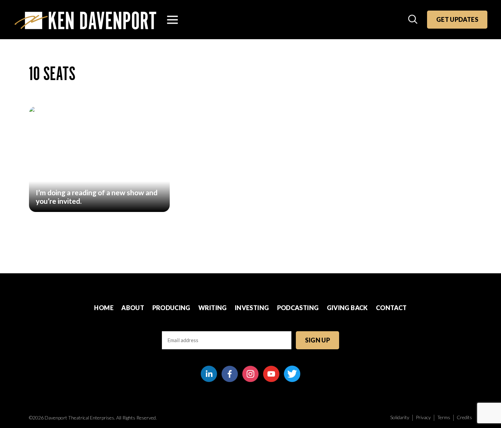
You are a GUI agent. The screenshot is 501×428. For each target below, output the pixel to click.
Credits (464, 417)
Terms (443, 417)
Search (413, 20)
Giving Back (347, 307)
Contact (391, 307)
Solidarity (399, 417)
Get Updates (457, 19)
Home (103, 307)
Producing (171, 307)
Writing (212, 307)
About (132, 307)
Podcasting (298, 307)
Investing (252, 307)
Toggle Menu (172, 19)
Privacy (423, 417)
